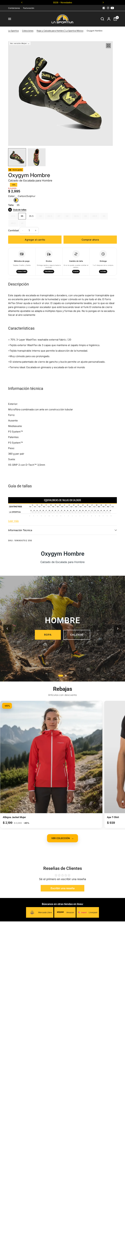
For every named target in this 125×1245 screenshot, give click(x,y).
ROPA (48, 634)
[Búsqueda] (102, 19)
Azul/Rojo (10, 200)
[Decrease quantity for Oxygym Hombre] (23, 230)
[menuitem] (14, 8)
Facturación (28, 8)
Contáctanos (14, 8)
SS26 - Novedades (62, 2)
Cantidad (13, 230)
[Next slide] (118, 629)
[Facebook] (104, 8)
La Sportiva (13, 30)
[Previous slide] (7, 629)
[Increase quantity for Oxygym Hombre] (36, 230)
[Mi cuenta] (109, 19)
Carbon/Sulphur (16, 200)
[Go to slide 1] (60, 676)
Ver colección (62, 838)
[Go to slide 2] (66, 676)
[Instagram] (108, 8)
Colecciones (27, 30)
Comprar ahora (90, 239)
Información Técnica (20, 530)
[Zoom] (108, 45)
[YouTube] (112, 8)
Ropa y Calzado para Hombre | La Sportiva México (60, 30)
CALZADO (76, 634)
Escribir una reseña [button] (63, 888)
